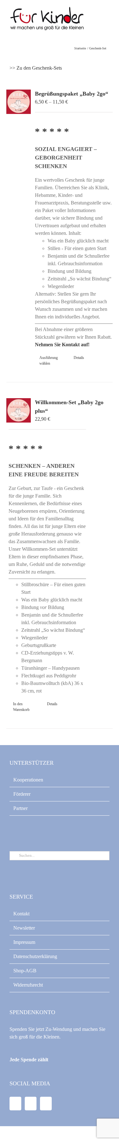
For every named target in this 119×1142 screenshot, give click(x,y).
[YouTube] (30, 1103)
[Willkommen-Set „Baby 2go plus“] (18, 410)
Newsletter (24, 928)
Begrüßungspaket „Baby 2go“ (71, 94)
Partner (20, 808)
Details (79, 357)
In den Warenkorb (21, 707)
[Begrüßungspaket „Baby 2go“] (18, 102)
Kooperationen (28, 779)
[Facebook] (15, 1103)
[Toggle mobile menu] (106, 19)
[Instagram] (46, 1103)
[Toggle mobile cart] (95, 19)
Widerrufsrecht (28, 985)
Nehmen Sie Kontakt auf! (62, 344)
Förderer (21, 794)
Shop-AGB (24, 970)
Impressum (24, 942)
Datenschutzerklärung (35, 956)
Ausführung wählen (48, 360)
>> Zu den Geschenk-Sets (36, 68)
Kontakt (21, 913)
